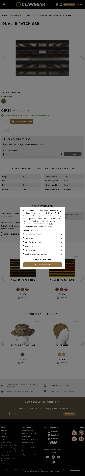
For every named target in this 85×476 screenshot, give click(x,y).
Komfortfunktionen (33, 242)
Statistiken (29, 238)
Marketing (29, 246)
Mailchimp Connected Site (36, 254)
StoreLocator (30, 250)
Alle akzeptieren (42, 265)
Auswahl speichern (42, 259)
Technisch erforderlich (34, 234)
